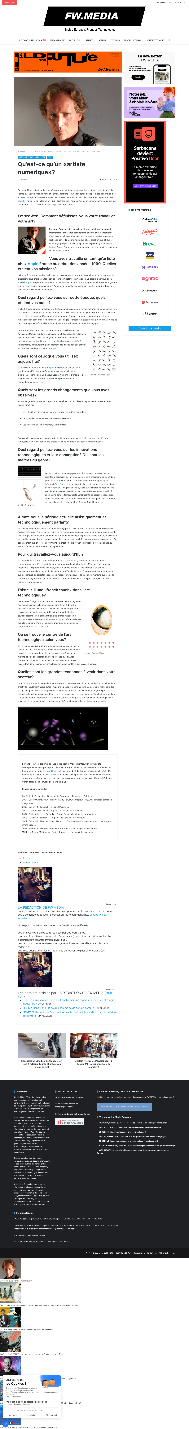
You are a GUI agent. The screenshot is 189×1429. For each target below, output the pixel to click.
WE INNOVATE (105, 1150)
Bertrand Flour (50, 771)
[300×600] (145, 203)
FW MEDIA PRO (58, 40)
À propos (27, 858)
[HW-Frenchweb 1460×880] (149, 117)
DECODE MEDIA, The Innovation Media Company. (137, 1253)
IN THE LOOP (75, 40)
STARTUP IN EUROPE (108, 1145)
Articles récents (30, 862)
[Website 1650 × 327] (68, 62)
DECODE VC (104, 1141)
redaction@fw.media (64, 1107)
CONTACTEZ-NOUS (155, 40)
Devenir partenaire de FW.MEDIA (69, 1097)
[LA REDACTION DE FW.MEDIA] (35, 901)
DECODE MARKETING (108, 1136)
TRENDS (89, 40)
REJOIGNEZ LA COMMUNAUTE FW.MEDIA (124, 1106)
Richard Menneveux (46, 1229)
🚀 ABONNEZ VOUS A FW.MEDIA (171, 2)
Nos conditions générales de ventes (29, 1235)
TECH (50, 157)
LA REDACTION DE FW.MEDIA (41, 907)
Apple (22, 201)
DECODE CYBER (106, 1127)
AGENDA (102, 40)
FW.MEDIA (30, 1097)
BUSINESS (45, 151)
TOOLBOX (115, 40)
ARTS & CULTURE (58, 151)
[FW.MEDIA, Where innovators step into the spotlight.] (94, 20)
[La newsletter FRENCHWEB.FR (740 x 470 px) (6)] (149, 83)
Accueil (23, 151)
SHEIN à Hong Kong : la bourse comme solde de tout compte (58, 1007)
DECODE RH (104, 1132)
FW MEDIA (103, 1123)
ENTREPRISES (34, 151)
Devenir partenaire (149, 328)
